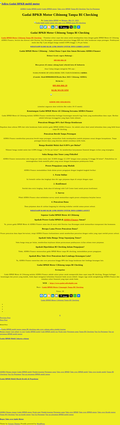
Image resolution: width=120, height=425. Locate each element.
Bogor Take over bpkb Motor (12, 419)
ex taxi (22, 332)
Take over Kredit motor (107, 412)
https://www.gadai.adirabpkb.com (63, 283)
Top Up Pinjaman (93, 9)
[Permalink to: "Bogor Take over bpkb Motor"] (14, 410)
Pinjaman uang (73, 332)
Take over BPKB (63, 9)
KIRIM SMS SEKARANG (60, 102)
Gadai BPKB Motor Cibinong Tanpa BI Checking (21, 38)
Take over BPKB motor (88, 412)
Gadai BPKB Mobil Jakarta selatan (14, 339)
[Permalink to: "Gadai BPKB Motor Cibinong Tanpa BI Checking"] (60, 23)
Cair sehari (15, 332)
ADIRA (23, 9)
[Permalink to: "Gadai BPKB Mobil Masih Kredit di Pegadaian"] (14, 369)
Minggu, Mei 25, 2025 (70, 20)
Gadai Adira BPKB (51, 20)
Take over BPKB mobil (79, 372)
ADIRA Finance (71, 220)
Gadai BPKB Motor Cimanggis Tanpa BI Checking (62, 287)
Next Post (4, 320)
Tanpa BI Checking (78, 9)
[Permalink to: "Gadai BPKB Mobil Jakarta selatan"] (33, 329)
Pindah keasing (38, 372)
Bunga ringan (5, 332)
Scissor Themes (14, 424)
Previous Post (5, 318)
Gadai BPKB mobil (34, 9)
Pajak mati (62, 332)
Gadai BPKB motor (49, 9)
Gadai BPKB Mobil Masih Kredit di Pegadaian (19, 379)
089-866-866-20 (60, 60)
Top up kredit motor (23, 414)
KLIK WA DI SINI (60, 90)
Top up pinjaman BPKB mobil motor (36, 374)
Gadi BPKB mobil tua (49, 332)
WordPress (41, 424)
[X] (71, 27)
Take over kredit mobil (97, 372)
